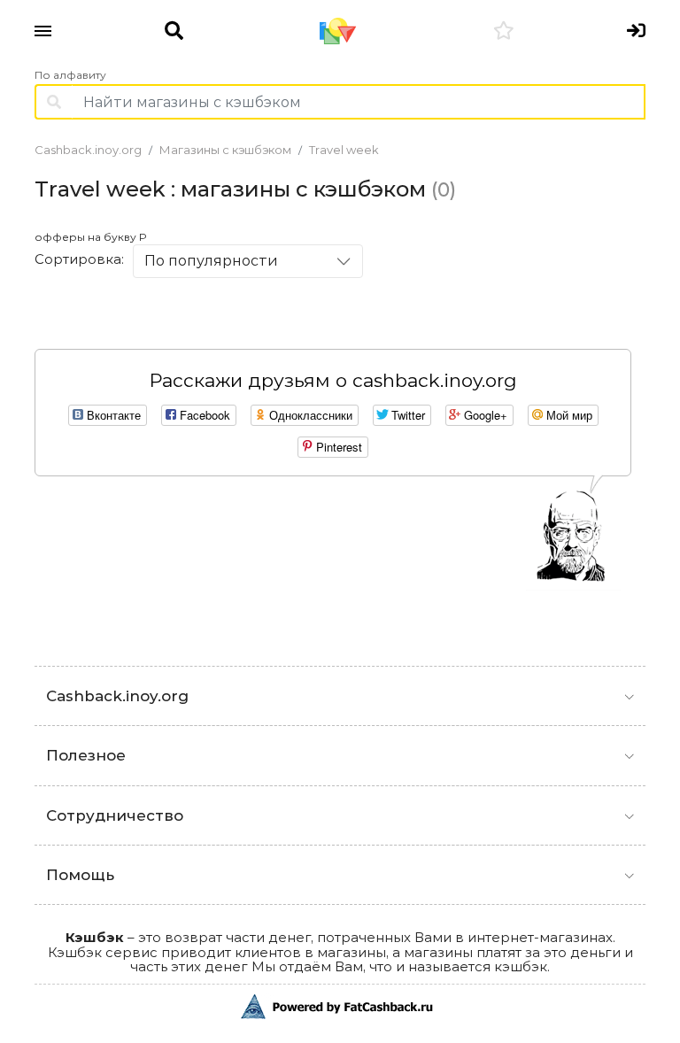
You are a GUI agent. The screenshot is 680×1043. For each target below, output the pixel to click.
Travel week (344, 150)
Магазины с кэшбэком (225, 150)
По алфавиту (70, 75)
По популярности (211, 260)
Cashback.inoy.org (88, 150)
